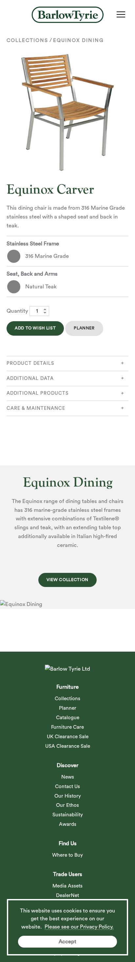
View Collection (67, 580)
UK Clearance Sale (67, 736)
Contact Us (67, 786)
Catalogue (67, 717)
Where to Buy (67, 855)
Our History (67, 796)
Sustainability (67, 814)
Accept (67, 941)
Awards (67, 824)
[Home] (67, 15)
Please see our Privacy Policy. (79, 927)
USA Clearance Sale (67, 746)
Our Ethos (67, 805)
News (67, 777)
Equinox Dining (78, 40)
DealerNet (67, 895)
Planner (84, 328)
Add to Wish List (35, 328)
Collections (27, 40)
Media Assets (67, 886)
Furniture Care (67, 727)
